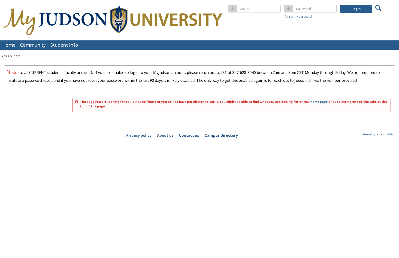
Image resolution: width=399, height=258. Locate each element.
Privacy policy (138, 135)
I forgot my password (298, 16)
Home (8, 45)
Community (33, 45)
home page (319, 102)
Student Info (64, 45)
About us (165, 135)
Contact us (189, 135)
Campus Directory (221, 135)
